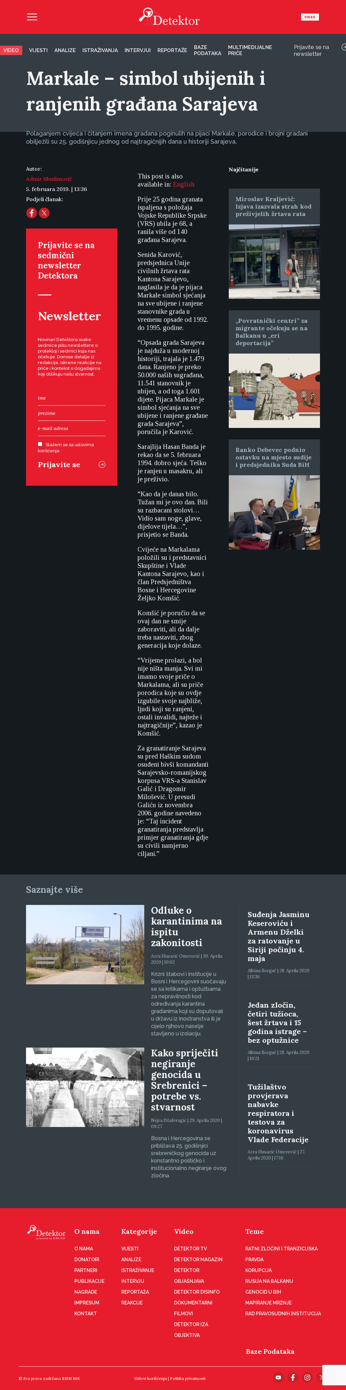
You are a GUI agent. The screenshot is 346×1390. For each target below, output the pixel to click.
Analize (65, 50)
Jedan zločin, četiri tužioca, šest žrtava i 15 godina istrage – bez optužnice (277, 1022)
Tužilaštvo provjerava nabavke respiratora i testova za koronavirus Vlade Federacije (278, 1113)
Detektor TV (190, 1248)
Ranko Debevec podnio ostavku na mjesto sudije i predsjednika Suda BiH (274, 457)
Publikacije (89, 1281)
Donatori (86, 1259)
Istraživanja (100, 50)
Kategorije (139, 1231)
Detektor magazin (198, 1259)
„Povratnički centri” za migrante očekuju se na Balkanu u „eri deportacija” (271, 332)
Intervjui (138, 50)
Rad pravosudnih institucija (283, 1313)
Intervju (132, 1281)
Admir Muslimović (49, 178)
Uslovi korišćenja (150, 1378)
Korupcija (258, 1270)
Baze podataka (207, 50)
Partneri (85, 1270)
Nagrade (85, 1292)
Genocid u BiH (263, 1292)
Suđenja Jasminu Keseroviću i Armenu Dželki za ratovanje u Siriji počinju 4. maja (279, 936)
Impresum (86, 1302)
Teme (254, 1231)
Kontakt (85, 1313)
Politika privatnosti (187, 1378)
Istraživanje (137, 1270)
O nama (87, 1231)
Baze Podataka (270, 1351)
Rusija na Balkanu (269, 1281)
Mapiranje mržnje (268, 1302)
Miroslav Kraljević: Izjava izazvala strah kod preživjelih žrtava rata (274, 206)
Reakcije (132, 1302)
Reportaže (172, 50)
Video (310, 17)
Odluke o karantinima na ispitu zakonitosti (186, 926)
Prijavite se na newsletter (311, 50)
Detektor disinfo (197, 1292)
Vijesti (38, 50)
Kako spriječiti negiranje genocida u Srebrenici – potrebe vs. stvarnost (184, 1080)
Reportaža (135, 1292)
